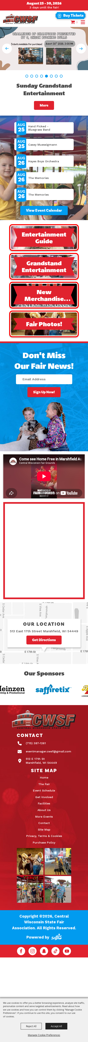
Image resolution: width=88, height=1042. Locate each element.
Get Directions (44, 640)
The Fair (44, 784)
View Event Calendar (44, 210)
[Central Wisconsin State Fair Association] (20, 19)
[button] (83, 22)
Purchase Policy (44, 842)
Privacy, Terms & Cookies (44, 836)
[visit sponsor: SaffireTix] (46, 690)
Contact (44, 823)
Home (44, 777)
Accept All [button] (56, 1026)
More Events (44, 816)
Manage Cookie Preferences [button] (44, 1035)
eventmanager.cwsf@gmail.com (48, 751)
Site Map (44, 829)
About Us (44, 810)
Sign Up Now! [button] (44, 392)
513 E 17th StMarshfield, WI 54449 (41, 761)
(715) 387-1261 (36, 743)
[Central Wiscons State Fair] (44, 719)
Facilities (44, 803)
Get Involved (44, 797)
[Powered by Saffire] (56, 937)
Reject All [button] (31, 1026)
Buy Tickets (73, 15)
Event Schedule (44, 790)
